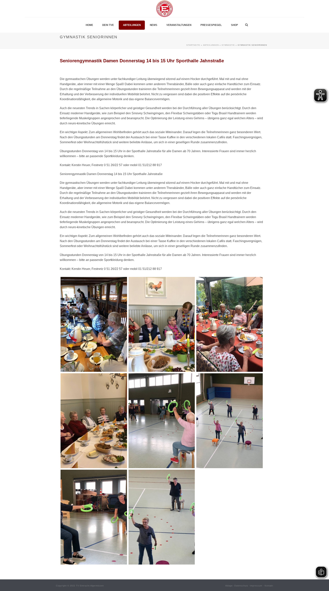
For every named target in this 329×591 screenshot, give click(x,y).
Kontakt (269, 586)
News (153, 25)
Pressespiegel (211, 25)
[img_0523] (162, 324)
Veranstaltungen (178, 25)
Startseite (193, 45)
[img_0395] (94, 324)
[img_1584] (229, 420)
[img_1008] (229, 324)
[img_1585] (162, 517)
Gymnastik (228, 45)
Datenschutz (241, 586)
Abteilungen (132, 25)
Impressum (256, 586)
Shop (234, 25)
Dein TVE (108, 25)
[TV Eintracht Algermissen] (164, 8)
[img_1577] (162, 420)
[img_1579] (94, 517)
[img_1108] (94, 420)
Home (89, 25)
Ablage (229, 586)
